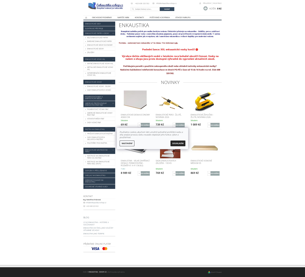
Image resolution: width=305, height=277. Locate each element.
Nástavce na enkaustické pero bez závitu (98, 162)
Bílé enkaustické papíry (97, 37)
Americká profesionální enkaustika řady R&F (96, 104)
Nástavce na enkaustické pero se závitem (98, 157)
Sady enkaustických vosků (99, 90)
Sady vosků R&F (94, 122)
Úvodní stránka (86, 17)
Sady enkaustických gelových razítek (96, 138)
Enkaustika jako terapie (93, 233)
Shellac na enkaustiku (95, 175)
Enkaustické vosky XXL (95, 59)
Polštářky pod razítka (97, 143)
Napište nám (123, 17)
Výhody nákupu (183, 17)
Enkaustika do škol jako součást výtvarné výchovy (98, 229)
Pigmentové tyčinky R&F (97, 109)
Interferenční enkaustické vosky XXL (99, 74)
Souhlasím (178, 143)
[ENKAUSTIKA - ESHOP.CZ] (107, 5)
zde (176, 43)
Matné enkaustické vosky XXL (100, 63)
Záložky (90, 52)
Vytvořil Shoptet (216, 272)
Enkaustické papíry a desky (97, 33)
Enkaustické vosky (93, 82)
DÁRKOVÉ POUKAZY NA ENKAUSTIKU (94, 181)
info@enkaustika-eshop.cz (96, 202)
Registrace (217, 3)
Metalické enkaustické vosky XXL (100, 68)
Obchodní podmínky (102, 17)
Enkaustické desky (95, 49)
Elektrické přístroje (94, 28)
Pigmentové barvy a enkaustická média (94, 98)
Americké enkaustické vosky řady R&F (99, 114)
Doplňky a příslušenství (96, 170)
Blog (86, 217)
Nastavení (127, 143)
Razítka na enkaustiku (95, 129)
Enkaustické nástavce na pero (96, 151)
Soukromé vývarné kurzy (96, 186)
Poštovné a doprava (160, 17)
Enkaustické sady (93, 24)
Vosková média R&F (95, 118)
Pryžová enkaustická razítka (100, 133)
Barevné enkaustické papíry (99, 41)
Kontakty (139, 17)
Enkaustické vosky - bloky (99, 86)
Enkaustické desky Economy (100, 45)
